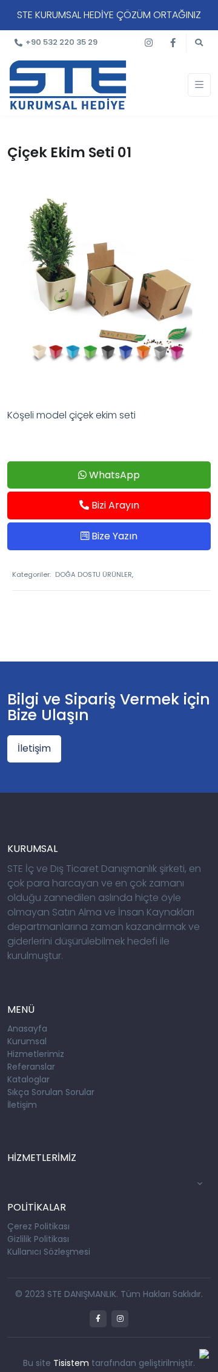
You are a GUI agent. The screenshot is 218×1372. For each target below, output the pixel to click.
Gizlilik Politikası (38, 1239)
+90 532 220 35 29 (61, 42)
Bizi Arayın (114, 505)
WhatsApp (113, 475)
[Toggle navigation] (199, 85)
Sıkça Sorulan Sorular (50, 1092)
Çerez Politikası (38, 1226)
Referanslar (31, 1067)
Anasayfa (27, 1028)
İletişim (34, 748)
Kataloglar (28, 1079)
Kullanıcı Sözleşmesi (48, 1252)
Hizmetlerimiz (35, 1054)
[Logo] (67, 84)
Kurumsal (27, 1041)
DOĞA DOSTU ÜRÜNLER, (94, 574)
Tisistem (71, 1363)
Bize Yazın (113, 536)
